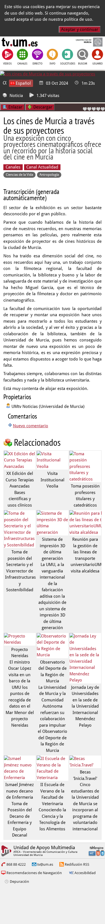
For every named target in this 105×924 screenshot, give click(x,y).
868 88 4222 (16, 864)
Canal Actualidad (42, 167)
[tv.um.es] (20, 42)
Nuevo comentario (30, 425)
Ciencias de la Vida (19, 175)
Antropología (49, 175)
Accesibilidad (85, 873)
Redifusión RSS (77, 864)
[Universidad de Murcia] (85, 42)
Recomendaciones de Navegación (34, 873)
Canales (13, 167)
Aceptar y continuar (79, 29)
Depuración (19, 881)
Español (23, 83)
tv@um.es (45, 864)
